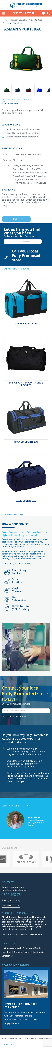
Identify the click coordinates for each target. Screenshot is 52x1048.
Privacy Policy (35, 934)
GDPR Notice (8, 934)
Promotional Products (33, 948)
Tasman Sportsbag (13, 23)
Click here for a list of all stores (14, 716)
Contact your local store (13, 887)
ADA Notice (21, 934)
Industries (7, 952)
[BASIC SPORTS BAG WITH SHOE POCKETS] (26, 358)
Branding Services (22, 952)
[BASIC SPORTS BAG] (26, 476)
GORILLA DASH (7, 1045)
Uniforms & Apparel (11, 948)
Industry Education (19, 20)
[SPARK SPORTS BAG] (26, 299)
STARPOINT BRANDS (15, 965)
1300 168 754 (12, 894)
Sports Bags (36, 20)
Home (4, 20)
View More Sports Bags (13, 515)
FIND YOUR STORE (23, 13)
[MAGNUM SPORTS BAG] (26, 417)
